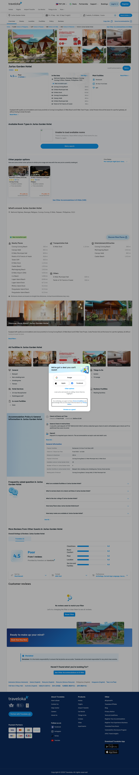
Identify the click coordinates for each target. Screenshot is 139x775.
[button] (69, 388)
